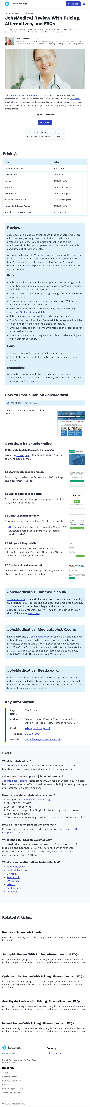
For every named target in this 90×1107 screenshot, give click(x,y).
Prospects (12, 891)
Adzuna (13, 312)
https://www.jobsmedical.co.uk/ (43, 739)
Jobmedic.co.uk (16, 599)
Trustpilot (29, 381)
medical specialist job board (34, 95)
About (5, 1073)
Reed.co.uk (13, 677)
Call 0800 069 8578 (11, 1081)
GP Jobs (11, 873)
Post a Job (73, 4)
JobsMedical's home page (36, 799)
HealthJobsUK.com (18, 870)
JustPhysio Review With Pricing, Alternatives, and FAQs (41, 1001)
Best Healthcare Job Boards (21, 932)
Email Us (6, 1085)
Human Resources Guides (14, 1089)
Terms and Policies (11, 1093)
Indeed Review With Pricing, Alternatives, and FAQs (38, 1023)
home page (22, 455)
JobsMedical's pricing (15, 780)
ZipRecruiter (27, 312)
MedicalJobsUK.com (40, 636)
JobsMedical (10, 95)
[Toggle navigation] (84, 3)
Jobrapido (46, 312)
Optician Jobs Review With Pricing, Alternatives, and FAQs (43, 976)
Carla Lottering (23, 38)
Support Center (9, 1077)
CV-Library (75, 99)
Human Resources (12, 13)
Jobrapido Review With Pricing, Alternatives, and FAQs (40, 954)
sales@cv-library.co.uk (37, 728)
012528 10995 (33, 733)
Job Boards (28, 13)
